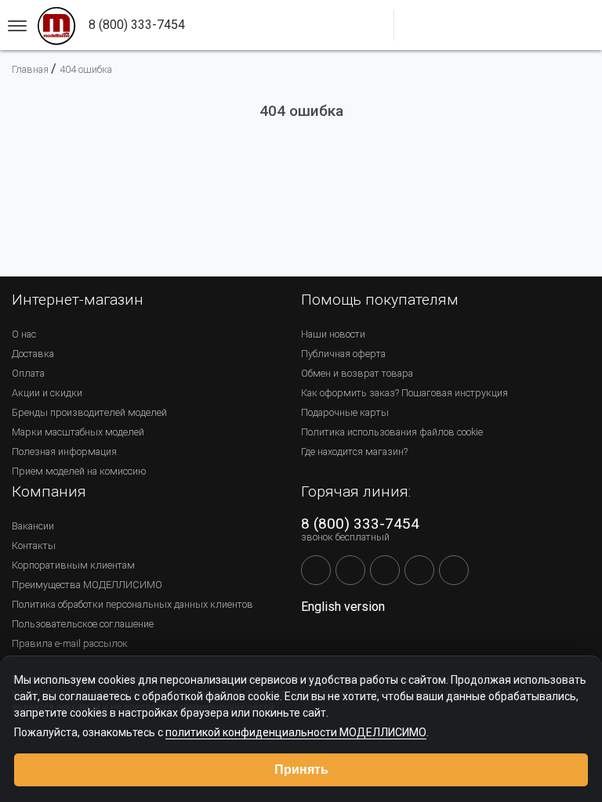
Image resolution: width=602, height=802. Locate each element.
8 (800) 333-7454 (360, 523)
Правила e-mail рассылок (70, 643)
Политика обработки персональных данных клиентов (132, 604)
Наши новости (333, 334)
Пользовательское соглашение (83, 624)
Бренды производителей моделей (89, 412)
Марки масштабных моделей (78, 432)
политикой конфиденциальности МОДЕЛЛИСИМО (295, 732)
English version (343, 606)
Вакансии (33, 526)
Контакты (34, 545)
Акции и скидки (47, 393)
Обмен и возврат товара (357, 373)
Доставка (33, 353)
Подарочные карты (345, 412)
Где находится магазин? (354, 451)
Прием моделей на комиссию (79, 471)
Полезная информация (64, 451)
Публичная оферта (343, 353)
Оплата (28, 373)
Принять (301, 769)
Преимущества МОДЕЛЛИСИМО (87, 585)
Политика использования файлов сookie (392, 432)
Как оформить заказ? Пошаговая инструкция (404, 393)
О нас (24, 334)
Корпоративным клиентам (73, 565)
